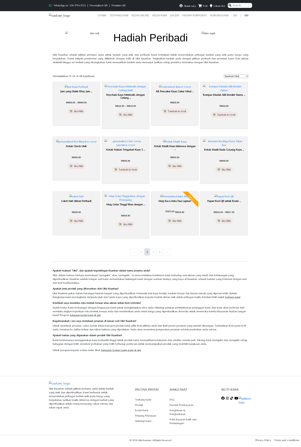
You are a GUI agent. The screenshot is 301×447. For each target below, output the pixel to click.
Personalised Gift (99, 5)
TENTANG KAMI (119, 15)
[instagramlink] (227, 398)
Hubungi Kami (143, 420)
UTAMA (102, 15)
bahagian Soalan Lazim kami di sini (121, 350)
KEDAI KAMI (159, 15)
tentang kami (232, 297)
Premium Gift (118, 5)
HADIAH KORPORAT (194, 15)
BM (246, 15)
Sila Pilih (77, 111)
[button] (293, 439)
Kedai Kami (141, 410)
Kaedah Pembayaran (181, 404)
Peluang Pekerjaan (145, 415)
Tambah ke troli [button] (176, 111)
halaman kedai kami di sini (85, 315)
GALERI (174, 15)
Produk (139, 404)
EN (235, 15)
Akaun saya (189, 5)
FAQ (172, 399)
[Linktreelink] (245, 399)
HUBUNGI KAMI (219, 15)
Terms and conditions (286, 440)
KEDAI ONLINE (140, 15)
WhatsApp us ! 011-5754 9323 (70, 5)
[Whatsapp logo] (51, 5)
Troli (204, 5)
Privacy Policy (263, 440)
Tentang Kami (143, 399)
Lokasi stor (219, 5)
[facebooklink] (223, 398)
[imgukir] (59, 15)
